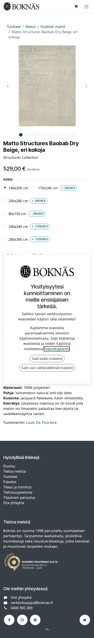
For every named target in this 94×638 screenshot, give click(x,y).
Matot (31, 26)
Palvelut (9, 482)
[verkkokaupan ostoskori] (75, 6)
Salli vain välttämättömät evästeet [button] (47, 368)
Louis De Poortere (41, 422)
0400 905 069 (22, 608)
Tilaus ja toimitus (17, 487)
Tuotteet (14, 26)
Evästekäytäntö (56, 349)
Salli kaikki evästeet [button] (47, 358)
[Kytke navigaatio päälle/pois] (86, 6)
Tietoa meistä (14, 471)
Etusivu (9, 466)
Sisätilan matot (52, 26)
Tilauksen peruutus (19, 497)
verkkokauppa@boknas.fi (32, 602)
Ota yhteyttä (13, 503)
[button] (7, 85)
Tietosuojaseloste (18, 492)
